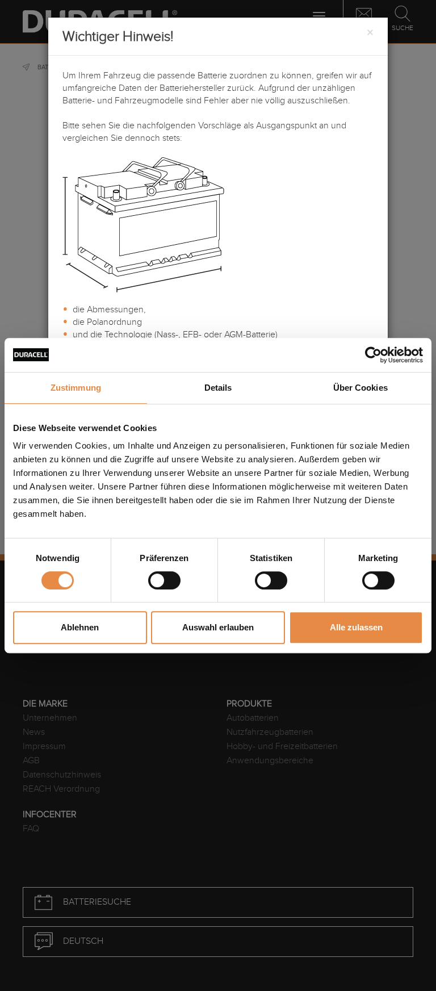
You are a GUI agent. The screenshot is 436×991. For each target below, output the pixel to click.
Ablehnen (80, 627)
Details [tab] (218, 387)
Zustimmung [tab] (76, 387)
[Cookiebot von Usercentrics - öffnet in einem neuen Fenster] (373, 354)
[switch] (164, 580)
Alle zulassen (356, 627)
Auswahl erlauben (218, 627)
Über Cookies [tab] (360, 387)
